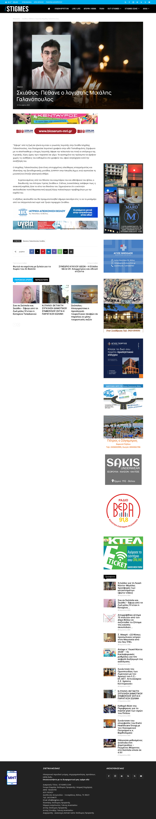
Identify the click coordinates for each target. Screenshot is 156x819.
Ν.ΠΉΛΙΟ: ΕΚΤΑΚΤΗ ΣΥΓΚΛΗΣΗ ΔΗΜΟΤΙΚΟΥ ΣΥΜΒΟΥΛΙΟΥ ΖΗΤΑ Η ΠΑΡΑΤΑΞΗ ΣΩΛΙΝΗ (54, 309)
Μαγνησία (20, 87)
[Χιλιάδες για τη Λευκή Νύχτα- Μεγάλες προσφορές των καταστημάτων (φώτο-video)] (110, 586)
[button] (125, 2)
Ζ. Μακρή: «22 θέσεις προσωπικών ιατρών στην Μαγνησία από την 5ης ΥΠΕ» (129, 638)
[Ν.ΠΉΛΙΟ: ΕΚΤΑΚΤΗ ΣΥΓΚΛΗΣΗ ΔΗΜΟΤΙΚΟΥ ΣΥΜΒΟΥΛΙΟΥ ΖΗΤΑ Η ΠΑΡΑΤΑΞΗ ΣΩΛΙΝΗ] (55, 294)
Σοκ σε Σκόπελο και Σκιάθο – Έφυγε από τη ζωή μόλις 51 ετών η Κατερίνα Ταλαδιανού (25, 309)
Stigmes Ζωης (131, 9)
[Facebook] (129, 2)
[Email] (65, 251)
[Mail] (137, 2)
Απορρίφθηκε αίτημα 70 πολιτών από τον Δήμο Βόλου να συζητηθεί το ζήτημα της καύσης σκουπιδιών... (129, 621)
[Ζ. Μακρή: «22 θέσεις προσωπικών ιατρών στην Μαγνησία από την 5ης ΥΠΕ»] (110, 637)
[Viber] (54, 251)
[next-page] (18, 324)
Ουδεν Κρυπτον (62, 9)
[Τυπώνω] (71, 251)
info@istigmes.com (55, 800)
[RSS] (141, 2)
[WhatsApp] (59, 251)
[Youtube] (149, 2)
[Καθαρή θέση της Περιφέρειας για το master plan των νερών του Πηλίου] (110, 709)
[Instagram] (133, 2)
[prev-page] (14, 324)
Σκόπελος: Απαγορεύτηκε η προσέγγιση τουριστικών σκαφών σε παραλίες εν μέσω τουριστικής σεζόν (84, 312)
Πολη (101, 9)
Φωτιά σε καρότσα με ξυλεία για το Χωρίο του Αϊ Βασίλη (32, 267)
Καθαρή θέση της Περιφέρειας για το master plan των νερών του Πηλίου (130, 709)
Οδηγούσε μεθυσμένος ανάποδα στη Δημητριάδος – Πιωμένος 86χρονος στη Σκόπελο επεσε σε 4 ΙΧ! (130, 746)
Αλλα (145, 9)
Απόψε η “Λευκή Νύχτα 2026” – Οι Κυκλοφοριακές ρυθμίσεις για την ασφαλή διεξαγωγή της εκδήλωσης (130, 655)
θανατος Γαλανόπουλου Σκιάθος (34, 241)
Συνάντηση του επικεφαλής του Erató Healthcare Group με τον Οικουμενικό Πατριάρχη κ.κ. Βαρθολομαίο (130, 726)
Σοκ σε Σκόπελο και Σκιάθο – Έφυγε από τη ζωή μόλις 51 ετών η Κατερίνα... (130, 604)
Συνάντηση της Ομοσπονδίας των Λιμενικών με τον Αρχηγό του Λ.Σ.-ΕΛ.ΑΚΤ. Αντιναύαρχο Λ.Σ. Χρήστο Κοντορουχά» (129, 676)
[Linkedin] (48, 251)
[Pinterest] (43, 251)
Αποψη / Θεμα (90, 9)
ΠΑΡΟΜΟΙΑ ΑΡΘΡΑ (23, 279)
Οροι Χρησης (39, 2)
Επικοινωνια (27, 2)
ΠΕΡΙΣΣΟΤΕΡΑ (41, 279)
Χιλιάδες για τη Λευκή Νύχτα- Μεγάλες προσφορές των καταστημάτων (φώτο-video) (129, 587)
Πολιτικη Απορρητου (54, 2)
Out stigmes (113, 9)
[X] (145, 2)
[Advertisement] (78, 34)
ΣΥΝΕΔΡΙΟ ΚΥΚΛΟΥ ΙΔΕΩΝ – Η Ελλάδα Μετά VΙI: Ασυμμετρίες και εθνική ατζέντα (78, 269)
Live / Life (76, 9)
